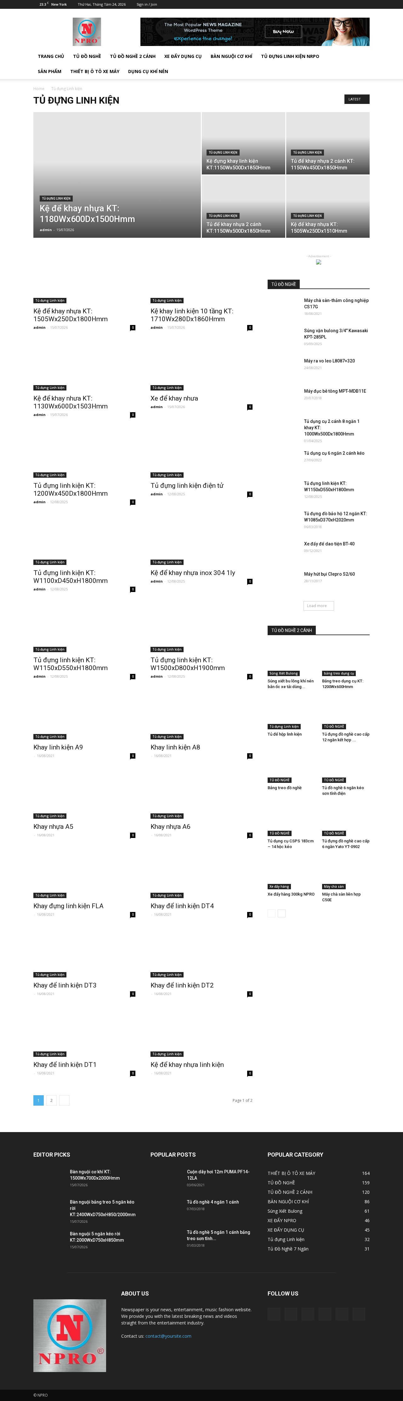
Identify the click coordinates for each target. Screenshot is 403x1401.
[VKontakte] (354, 4)
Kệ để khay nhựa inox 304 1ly (192, 573)
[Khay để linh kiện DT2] (201, 952)
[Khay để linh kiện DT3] (84, 952)
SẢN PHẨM (49, 71)
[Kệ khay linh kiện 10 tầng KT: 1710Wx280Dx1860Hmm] (201, 278)
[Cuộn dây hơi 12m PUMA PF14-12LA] (166, 1180)
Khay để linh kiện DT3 (65, 985)
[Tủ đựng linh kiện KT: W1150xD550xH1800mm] (84, 627)
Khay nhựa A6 (170, 826)
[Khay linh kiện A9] (84, 714)
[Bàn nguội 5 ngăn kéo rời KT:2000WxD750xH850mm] (49, 1242)
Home (38, 88)
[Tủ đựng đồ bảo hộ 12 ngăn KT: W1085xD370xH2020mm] (283, 521)
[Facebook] (313, 4)
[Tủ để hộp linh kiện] (291, 713)
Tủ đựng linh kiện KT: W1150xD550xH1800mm (70, 664)
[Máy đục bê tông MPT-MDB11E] (283, 399)
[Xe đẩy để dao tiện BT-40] (283, 552)
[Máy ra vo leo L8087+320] (283, 369)
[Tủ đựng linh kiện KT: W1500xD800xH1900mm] (201, 627)
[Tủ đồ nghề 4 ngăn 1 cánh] (166, 1210)
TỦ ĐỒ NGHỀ (87, 56)
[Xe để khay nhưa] (201, 365)
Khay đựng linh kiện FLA (68, 906)
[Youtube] (365, 4)
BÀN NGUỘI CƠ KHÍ (231, 56)
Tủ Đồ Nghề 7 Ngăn (288, 1249)
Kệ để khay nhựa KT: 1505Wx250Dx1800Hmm (70, 315)
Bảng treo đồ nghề (285, 787)
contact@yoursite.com (168, 1336)
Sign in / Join (147, 4)
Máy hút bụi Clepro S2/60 (329, 574)
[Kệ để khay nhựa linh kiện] (201, 1031)
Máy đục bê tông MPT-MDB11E (335, 391)
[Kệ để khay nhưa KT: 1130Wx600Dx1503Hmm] (84, 365)
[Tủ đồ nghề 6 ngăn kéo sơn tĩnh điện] (346, 766)
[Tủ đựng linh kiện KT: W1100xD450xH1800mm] (84, 540)
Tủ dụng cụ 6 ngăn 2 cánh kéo (334, 453)
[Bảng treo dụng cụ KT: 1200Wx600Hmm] (346, 659)
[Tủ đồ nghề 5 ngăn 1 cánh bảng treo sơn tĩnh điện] (166, 1240)
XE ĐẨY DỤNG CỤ (183, 56)
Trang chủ (51, 56)
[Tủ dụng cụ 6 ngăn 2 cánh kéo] (283, 461)
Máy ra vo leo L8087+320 (329, 360)
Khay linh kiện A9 (58, 747)
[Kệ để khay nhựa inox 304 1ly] (201, 540)
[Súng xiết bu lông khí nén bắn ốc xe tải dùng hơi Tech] (291, 659)
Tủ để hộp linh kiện (285, 734)
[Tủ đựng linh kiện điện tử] (201, 452)
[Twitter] (333, 4)
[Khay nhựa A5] (84, 793)
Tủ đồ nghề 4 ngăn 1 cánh (213, 1202)
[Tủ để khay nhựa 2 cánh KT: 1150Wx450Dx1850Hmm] (328, 143)
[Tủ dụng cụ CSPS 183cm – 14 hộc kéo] (291, 819)
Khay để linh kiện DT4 (182, 906)
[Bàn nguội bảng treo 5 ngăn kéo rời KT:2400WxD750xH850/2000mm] (49, 1210)
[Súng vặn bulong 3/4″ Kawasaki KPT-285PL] (283, 338)
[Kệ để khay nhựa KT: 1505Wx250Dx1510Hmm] (328, 206)
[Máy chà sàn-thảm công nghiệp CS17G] (283, 308)
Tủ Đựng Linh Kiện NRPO (290, 56)
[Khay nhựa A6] (201, 793)
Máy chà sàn (334, 886)
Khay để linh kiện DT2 (182, 985)
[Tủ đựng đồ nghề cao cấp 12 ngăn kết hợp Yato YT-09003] (346, 713)
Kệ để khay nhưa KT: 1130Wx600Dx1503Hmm (70, 402)
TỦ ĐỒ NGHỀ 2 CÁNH (133, 56)
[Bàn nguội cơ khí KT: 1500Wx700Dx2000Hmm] (49, 1180)
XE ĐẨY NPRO (282, 1220)
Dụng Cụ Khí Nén (148, 71)
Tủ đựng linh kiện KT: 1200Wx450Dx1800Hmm (70, 489)
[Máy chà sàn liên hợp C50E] (346, 873)
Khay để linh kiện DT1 (65, 1064)
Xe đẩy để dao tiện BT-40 (329, 543)
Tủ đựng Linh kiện (56, 198)
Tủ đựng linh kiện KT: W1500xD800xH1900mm (187, 664)
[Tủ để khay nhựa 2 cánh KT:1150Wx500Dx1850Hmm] (243, 206)
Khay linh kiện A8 (175, 747)
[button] (362, 63)
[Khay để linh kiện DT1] (84, 1031)
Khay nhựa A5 (53, 826)
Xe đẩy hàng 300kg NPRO (291, 894)
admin (46, 229)
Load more (317, 605)
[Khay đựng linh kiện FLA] (84, 873)
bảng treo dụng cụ (339, 673)
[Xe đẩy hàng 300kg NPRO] (291, 873)
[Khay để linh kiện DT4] (201, 873)
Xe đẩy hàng (279, 886)
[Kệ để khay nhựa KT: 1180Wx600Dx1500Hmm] (117, 185)
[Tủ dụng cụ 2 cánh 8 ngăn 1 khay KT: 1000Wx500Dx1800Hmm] (283, 429)
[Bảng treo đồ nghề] (291, 766)
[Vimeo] (344, 4)
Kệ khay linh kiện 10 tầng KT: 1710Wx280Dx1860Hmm (191, 315)
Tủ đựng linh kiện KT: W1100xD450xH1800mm (70, 576)
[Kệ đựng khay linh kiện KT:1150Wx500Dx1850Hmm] (243, 143)
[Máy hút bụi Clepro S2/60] (283, 582)
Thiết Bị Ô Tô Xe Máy (94, 71)
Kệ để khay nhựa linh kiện (187, 1064)
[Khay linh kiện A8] (201, 714)
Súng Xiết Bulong (284, 673)
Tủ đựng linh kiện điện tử (187, 485)
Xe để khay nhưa (174, 398)
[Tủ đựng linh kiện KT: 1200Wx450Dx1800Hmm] (84, 452)
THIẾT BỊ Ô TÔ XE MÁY (291, 1173)
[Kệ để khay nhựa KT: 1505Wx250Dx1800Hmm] (84, 278)
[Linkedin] (323, 4)
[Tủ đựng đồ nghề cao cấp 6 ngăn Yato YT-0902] (346, 819)
